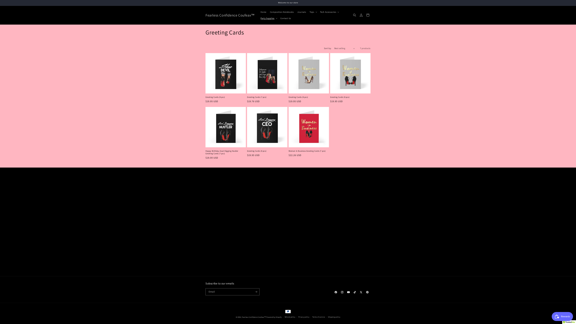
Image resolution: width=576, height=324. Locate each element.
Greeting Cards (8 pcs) (215, 97)
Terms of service (318, 317)
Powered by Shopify (274, 317)
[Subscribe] (256, 291)
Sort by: (327, 48)
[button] (313, 12)
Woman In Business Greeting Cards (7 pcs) (307, 151)
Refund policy (290, 317)
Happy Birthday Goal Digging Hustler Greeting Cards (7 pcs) (222, 152)
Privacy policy (303, 317)
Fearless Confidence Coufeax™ (254, 317)
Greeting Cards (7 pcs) (256, 97)
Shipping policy (334, 317)
